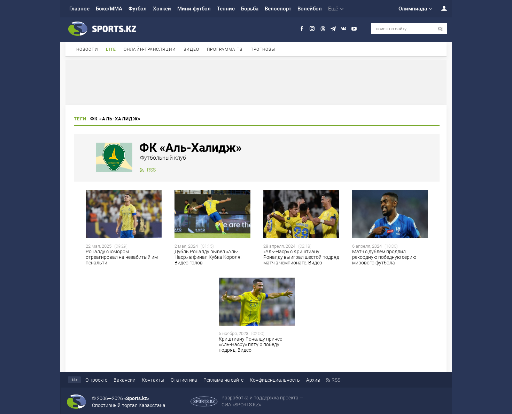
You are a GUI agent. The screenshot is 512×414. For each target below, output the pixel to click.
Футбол (138, 9)
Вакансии (124, 380)
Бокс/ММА (109, 9)
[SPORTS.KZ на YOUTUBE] (354, 28)
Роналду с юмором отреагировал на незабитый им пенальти (122, 257)
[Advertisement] (256, 82)
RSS (151, 170)
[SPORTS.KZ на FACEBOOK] (301, 28)
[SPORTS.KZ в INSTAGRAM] (312, 28)
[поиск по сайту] (440, 29)
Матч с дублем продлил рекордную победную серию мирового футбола (384, 257)
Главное (79, 9)
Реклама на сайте (223, 380)
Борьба (249, 9)
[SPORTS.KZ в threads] (322, 28)
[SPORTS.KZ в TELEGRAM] (333, 28)
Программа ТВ (224, 49)
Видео (192, 49)
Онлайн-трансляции (150, 49)
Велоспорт (278, 9)
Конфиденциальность (275, 380)
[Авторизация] (440, 8)
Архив (313, 380)
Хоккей (162, 9)
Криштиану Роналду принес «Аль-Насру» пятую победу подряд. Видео (250, 344)
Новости (87, 49)
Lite (111, 49)
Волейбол (309, 9)
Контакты (153, 380)
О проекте (96, 380)
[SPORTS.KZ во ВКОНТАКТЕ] (343, 28)
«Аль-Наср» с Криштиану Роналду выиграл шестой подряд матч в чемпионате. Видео (301, 257)
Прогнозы (263, 49)
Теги (80, 118)
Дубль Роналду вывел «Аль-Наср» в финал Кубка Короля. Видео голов (207, 257)
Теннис (226, 9)
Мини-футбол (194, 9)
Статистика (184, 380)
